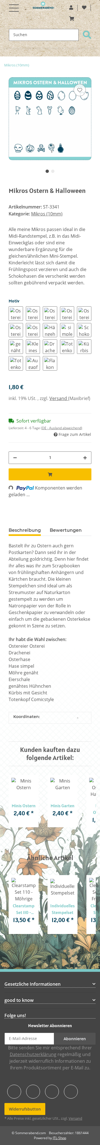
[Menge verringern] (15, 458)
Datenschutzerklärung (33, 1054)
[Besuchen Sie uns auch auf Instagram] (71, 1092)
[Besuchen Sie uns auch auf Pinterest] (52, 1092)
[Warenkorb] (72, 18)
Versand (58, 398)
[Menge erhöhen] (85, 458)
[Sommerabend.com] (43, 6)
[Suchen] (87, 35)
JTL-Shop (59, 1138)
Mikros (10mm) (46, 214)
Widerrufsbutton (25, 1109)
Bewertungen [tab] (66, 530)
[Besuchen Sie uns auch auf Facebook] (14, 1092)
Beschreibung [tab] (25, 530)
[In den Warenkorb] (50, 474)
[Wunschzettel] (84, 7)
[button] (71, 7)
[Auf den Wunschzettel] (80, 90)
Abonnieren (75, 1038)
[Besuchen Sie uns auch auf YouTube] (33, 1092)
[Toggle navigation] (14, 4)
